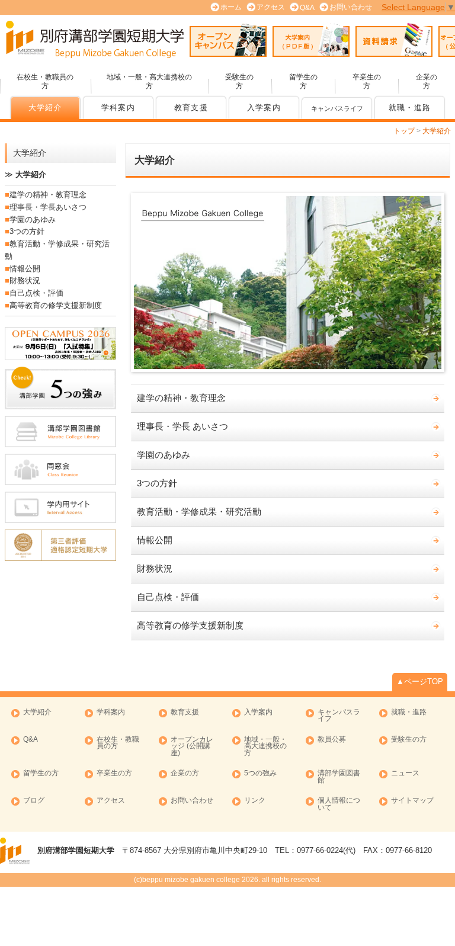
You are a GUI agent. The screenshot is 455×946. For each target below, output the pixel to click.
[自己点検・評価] (60, 545)
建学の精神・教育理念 (181, 398)
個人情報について (339, 804)
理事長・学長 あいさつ (182, 426)
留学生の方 (303, 81)
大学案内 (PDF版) (311, 40)
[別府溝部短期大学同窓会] (60, 469)
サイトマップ (412, 800)
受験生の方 (239, 81)
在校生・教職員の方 (45, 81)
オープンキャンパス (228, 40)
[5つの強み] (60, 388)
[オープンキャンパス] (60, 343)
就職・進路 (410, 108)
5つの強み (260, 773)
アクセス (271, 7)
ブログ (33, 800)
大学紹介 (45, 108)
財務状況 (154, 568)
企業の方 (426, 81)
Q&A (307, 7)
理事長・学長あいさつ (47, 207)
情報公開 (154, 540)
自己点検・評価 (168, 597)
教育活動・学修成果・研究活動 (199, 512)
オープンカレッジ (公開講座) (192, 746)
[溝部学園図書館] (60, 431)
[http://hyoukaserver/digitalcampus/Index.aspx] (60, 507)
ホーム (231, 7)
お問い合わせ (350, 7)
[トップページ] (95, 39)
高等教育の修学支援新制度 (190, 625)
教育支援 (191, 108)
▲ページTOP (419, 681)
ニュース (405, 773)
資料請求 (393, 40)
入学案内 (264, 108)
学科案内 (118, 108)
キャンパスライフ (339, 716)
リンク (254, 800)
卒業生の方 (367, 81)
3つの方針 (157, 483)
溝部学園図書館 (339, 777)
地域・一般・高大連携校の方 (149, 81)
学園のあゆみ (163, 455)
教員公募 (332, 739)
